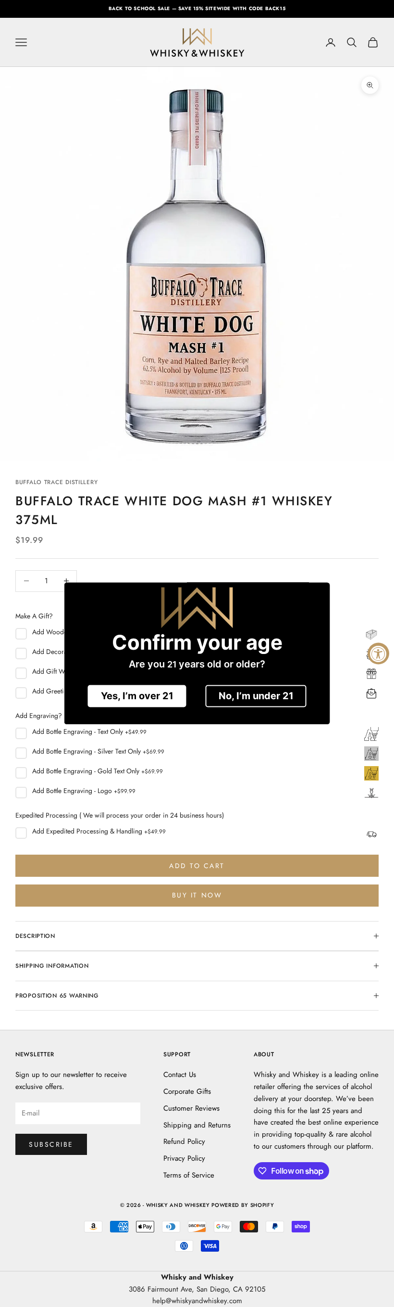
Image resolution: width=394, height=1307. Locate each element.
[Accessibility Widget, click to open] (378, 654)
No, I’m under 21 (256, 696)
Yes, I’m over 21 (137, 696)
